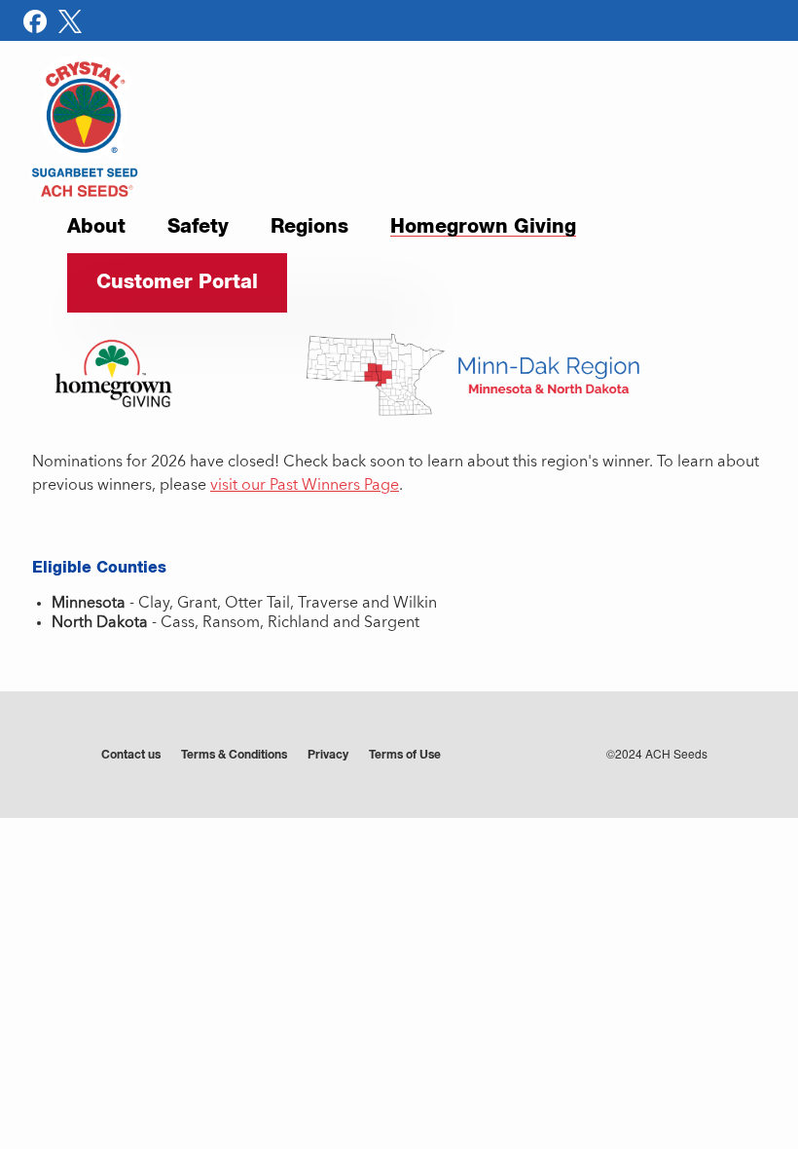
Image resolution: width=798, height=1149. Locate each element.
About (96, 228)
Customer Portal (177, 282)
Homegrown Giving (483, 229)
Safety (198, 228)
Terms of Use (405, 755)
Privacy (328, 755)
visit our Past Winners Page (304, 486)
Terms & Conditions (234, 755)
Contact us (131, 755)
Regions (309, 228)
